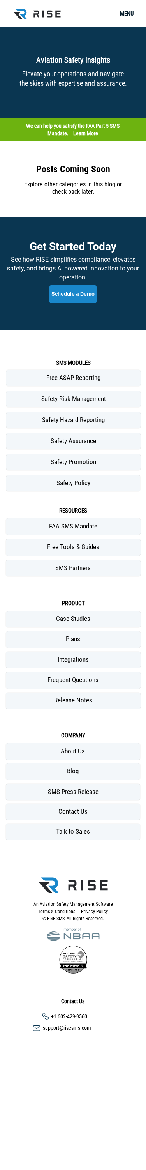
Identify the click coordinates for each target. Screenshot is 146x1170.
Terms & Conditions (58, 911)
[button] (73, 934)
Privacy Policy (94, 911)
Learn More (85, 133)
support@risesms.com (67, 1028)
